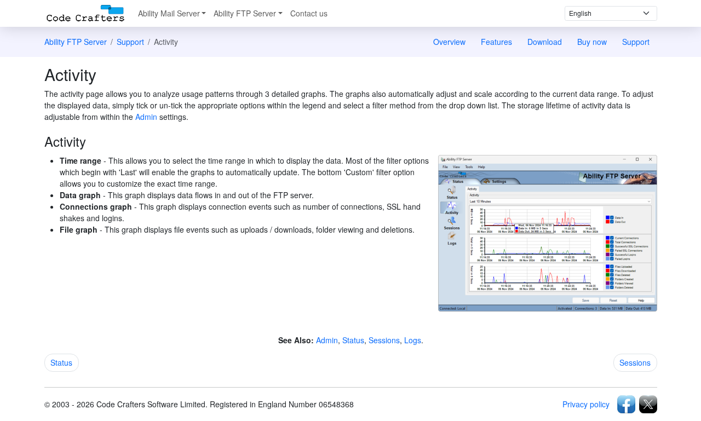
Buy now (592, 41)
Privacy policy (586, 404)
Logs (412, 340)
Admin (146, 116)
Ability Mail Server (169, 13)
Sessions (384, 340)
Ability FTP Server (245, 13)
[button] (61, 363)
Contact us (308, 13)
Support (130, 41)
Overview (449, 41)
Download (544, 41)
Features (496, 41)
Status (353, 340)
